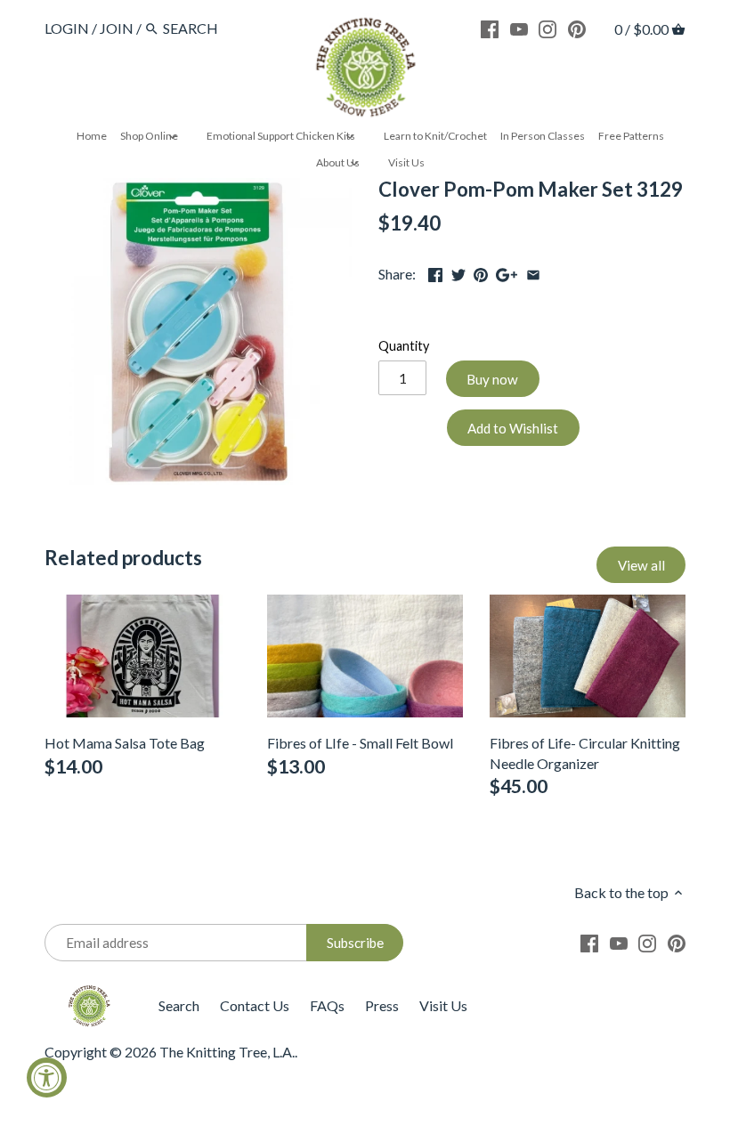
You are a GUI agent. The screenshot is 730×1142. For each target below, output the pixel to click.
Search (178, 1005)
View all (641, 565)
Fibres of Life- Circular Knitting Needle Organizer (585, 752)
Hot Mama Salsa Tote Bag (125, 742)
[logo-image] (365, 70)
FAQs (327, 1005)
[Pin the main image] (481, 271)
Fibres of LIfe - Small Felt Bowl (360, 742)
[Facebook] (490, 28)
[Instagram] (547, 28)
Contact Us (254, 1005)
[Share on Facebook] (435, 271)
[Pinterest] (577, 28)
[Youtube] (519, 28)
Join (117, 28)
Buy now (492, 379)
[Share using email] (533, 271)
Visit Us (443, 1005)
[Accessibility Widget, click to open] (47, 1077)
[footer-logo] (89, 992)
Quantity (403, 345)
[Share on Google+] (506, 271)
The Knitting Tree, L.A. (227, 1051)
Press (382, 1005)
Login (67, 28)
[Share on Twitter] (458, 271)
